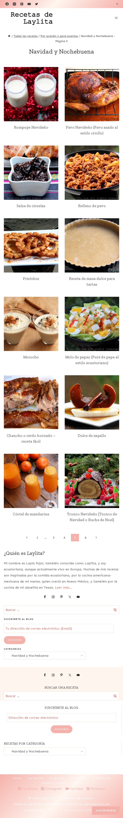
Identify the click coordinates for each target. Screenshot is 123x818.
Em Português (101, 778)
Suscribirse (106, 810)
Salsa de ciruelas (31, 205)
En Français (78, 778)
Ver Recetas (36, 778)
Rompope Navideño (31, 127)
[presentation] (31, 94)
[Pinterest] (22, 4)
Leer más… (63, 587)
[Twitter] (36, 4)
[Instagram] (14, 4)
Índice (77, 783)
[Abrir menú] (116, 17)
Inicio (17, 778)
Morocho (31, 357)
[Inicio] (9, 36)
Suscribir (14, 640)
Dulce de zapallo (92, 435)
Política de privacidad (64, 810)
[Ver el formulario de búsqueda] (117, 4)
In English (56, 778)
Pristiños (31, 278)
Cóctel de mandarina (31, 514)
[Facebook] (7, 4)
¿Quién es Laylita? (54, 783)
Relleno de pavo (92, 205)
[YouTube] (29, 4)
